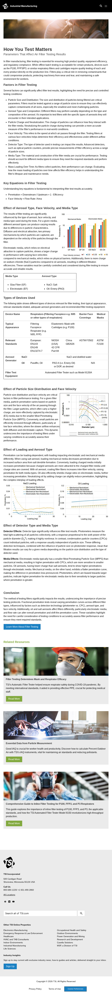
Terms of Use (55, 989)
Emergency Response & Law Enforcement (23, 933)
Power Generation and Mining (71, 936)
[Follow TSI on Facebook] (5, 902)
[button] (106, 6)
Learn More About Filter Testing (22, 627)
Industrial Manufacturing (23, 6)
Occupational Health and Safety (71, 930)
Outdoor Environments (67, 933)
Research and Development (70, 939)
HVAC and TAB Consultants (16, 939)
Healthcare (9, 936)
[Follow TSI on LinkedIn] (9, 902)
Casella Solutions (65, 942)
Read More (14, 698)
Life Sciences (10, 948)
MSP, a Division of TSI (67, 945)
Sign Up (10, 966)
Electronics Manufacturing (15, 930)
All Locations (9, 895)
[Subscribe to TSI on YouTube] (13, 902)
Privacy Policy (35, 989)
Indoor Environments (13, 942)
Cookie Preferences (75, 989)
